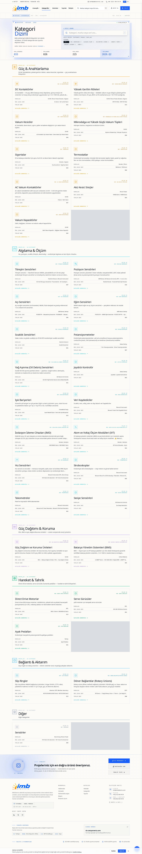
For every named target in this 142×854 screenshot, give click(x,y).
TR (124, 1)
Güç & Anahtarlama (76, 41)
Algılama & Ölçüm (89, 41)
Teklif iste (118, 772)
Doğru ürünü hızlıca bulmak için (30, 46)
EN (128, 1)
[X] (18, 815)
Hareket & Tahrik (116, 41)
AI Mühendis (119, 760)
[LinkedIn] (14, 815)
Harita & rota (116, 802)
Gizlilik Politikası (77, 852)
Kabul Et (121, 851)
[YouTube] (22, 815)
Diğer (80, 44)
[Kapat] (128, 851)
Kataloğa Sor (120, 766)
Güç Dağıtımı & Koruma (102, 41)
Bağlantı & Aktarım (70, 44)
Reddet (113, 851)
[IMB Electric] (20, 8)
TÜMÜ (66, 41)
